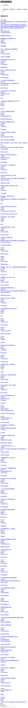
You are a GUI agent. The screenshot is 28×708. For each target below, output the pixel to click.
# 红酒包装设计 (15, 291)
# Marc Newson (8, 147)
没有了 (2, 700)
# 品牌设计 (22, 178)
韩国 (16, 26)
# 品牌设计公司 (15, 83)
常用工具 (7, 21)
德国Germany (18, 24)
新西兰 (5, 28)
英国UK (24, 24)
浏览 (6, 31)
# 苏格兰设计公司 (8, 580)
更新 (4, 31)
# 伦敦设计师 (7, 660)
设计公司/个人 (12, 21)
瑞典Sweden (8, 26)
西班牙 (25, 26)
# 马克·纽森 (20, 147)
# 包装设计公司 (8, 83)
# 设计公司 (7, 94)
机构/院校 (23, 21)
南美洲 (2, 28)
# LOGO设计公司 (8, 178)
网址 (2, 705)
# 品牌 (14, 428)
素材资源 (3, 21)
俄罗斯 (18, 26)
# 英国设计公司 (23, 199)
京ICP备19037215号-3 (20, 702)
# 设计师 (17, 660)
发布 (2, 31)
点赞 (8, 31)
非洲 (16, 28)
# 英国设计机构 (8, 650)
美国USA (13, 24)
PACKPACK (12, 702)
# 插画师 (13, 660)
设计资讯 (18, 21)
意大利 (13, 28)
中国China (3, 24)
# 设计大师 (15, 147)
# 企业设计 (7, 428)
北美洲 (21, 26)
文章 (4, 705)
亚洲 (18, 28)
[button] (2, 703)
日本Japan (8, 24)
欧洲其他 (21, 28)
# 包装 (11, 428)
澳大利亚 (9, 28)
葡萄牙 (13, 26)
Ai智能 (4, 23)
